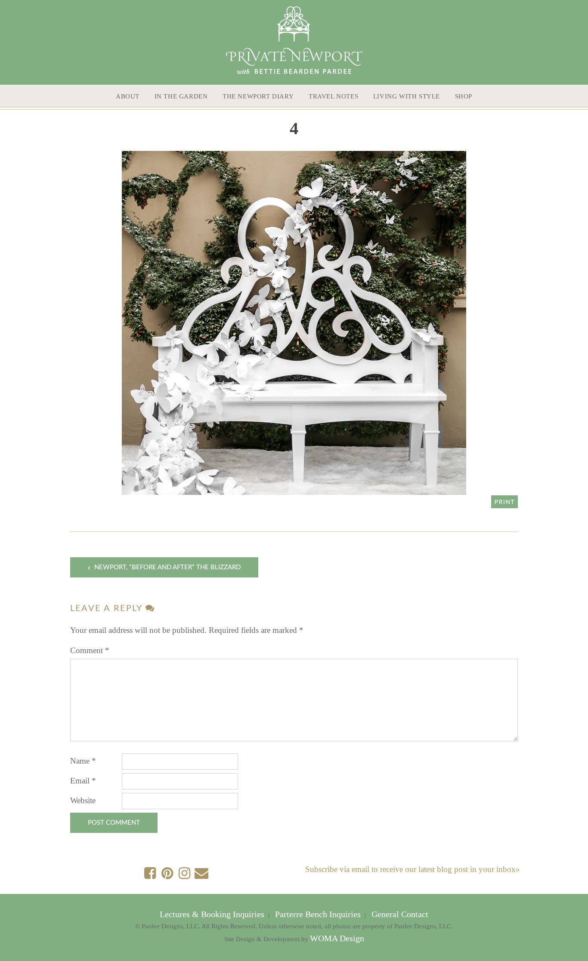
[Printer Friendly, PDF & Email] (504, 501)
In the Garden (181, 96)
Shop (463, 96)
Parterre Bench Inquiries (318, 914)
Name (83, 760)
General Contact (398, 914)
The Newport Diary (258, 96)
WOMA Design (337, 938)
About (127, 96)
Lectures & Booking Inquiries (213, 914)
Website (83, 800)
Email (83, 780)
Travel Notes (333, 96)
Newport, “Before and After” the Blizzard (167, 567)
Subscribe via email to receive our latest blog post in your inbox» (412, 869)
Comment (89, 650)
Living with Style (406, 96)
